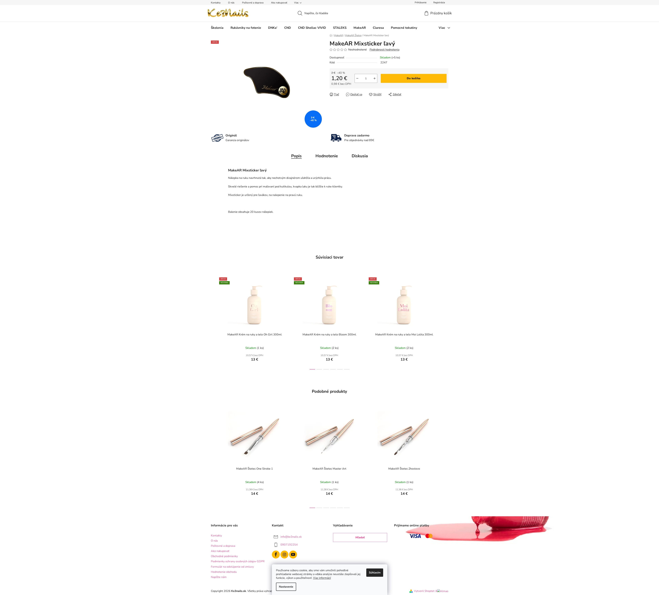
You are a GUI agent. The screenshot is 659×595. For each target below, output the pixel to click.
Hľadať (360, 537)
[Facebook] (276, 554)
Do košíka (413, 78)
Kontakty (216, 2)
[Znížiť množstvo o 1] (357, 78)
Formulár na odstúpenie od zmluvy (232, 567)
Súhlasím (375, 573)
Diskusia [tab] (360, 156)
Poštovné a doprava (252, 2)
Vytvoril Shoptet (424, 591)
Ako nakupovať (279, 2)
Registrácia (439, 2)
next (445, 322)
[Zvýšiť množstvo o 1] (374, 78)
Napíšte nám (219, 577)
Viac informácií (322, 578)
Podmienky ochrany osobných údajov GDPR (238, 561)
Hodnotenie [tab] (326, 156)
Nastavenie (286, 587)
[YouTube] (293, 554)
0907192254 (289, 545)
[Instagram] (284, 554)
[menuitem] (217, 28)
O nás (231, 2)
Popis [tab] (296, 156)
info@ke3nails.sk (291, 537)
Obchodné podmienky (224, 556)
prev (213, 322)
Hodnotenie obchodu (224, 572)
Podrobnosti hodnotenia (384, 50)
